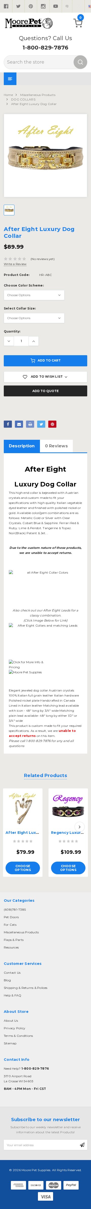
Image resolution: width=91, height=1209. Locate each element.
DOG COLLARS (23, 99)
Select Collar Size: (20, 308)
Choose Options (23, 868)
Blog (7, 980)
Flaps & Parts (14, 940)
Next (80, 827)
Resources (11, 947)
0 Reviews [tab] (56, 446)
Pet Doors (11, 917)
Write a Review (15, 264)
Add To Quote (45, 391)
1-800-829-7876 (45, 47)
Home (8, 95)
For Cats (10, 925)
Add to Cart (49, 360)
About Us (11, 1020)
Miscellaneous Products (37, 95)
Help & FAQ (12, 995)
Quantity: (12, 331)
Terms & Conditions (18, 1036)
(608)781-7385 (15, 909)
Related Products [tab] (45, 775)
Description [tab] (22, 446)
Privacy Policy (14, 1028)
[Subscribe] (82, 1145)
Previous (11, 827)
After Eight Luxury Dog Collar (34, 104)
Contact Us (12, 972)
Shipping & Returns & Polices (26, 988)
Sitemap (10, 1043)
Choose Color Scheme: (24, 285)
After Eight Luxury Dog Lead (34, 832)
